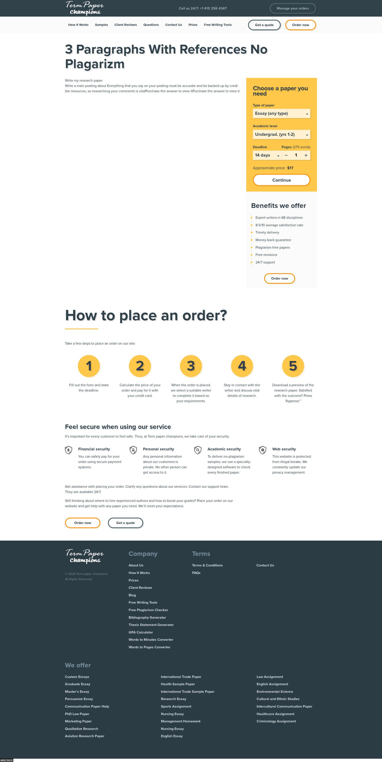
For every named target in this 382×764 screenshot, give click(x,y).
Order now (300, 25)
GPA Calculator (141, 632)
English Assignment (272, 684)
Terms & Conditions (207, 565)
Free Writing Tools (218, 25)
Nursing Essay (172, 714)
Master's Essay (77, 691)
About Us (136, 565)
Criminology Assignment (276, 721)
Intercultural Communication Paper (284, 706)
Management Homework (181, 721)
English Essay (172, 736)
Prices (193, 25)
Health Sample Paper (178, 684)
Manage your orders (293, 8)
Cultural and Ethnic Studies (278, 699)
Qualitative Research (81, 729)
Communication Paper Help (87, 706)
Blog (132, 595)
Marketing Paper (78, 721)
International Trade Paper (181, 677)
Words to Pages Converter (149, 647)
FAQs (196, 573)
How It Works (78, 25)
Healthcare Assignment (275, 714)
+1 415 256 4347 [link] (213, 8)
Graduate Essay (77, 684)
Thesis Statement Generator (151, 625)
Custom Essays (77, 677)
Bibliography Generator (147, 617)
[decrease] (286, 154)
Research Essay (173, 699)
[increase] (306, 154)
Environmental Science (275, 691)
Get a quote (264, 25)
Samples (101, 25)
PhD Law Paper (77, 714)
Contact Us (173, 25)
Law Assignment (270, 677)
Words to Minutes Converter (151, 639)
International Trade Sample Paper (187, 691)
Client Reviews (126, 25)
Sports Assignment (176, 706)
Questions (151, 25)
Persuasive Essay (79, 699)
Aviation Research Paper (84, 736)
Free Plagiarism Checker (148, 610)
